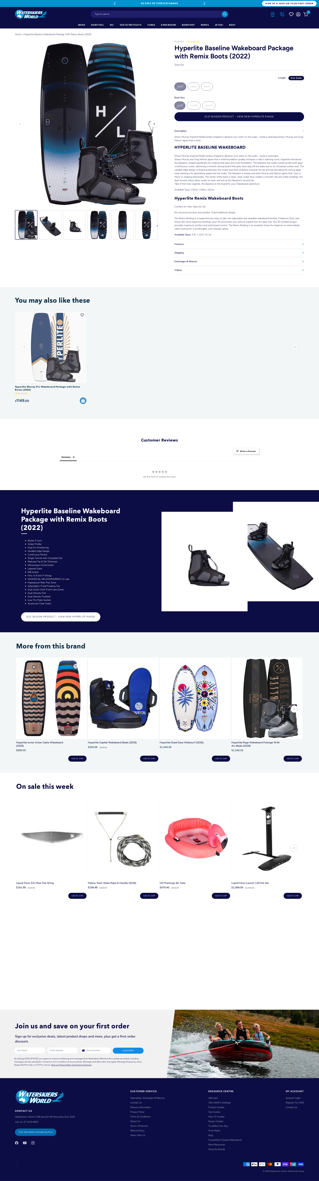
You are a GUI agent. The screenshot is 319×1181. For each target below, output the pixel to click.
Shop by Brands (216, 1149)
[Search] (225, 14)
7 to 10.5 (194, 105)
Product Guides (216, 1107)
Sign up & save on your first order (289, 3)
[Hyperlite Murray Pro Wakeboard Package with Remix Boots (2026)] (50, 347)
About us (135, 1121)
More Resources (216, 1144)
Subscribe (128, 1050)
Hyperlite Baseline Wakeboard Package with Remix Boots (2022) (57, 34)
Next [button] (154, 124)
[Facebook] (16, 1142)
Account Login (293, 1098)
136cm (194, 86)
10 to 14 (209, 105)
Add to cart (77, 758)
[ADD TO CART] (83, 400)
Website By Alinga (296, 1171)
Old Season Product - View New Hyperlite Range (239, 116)
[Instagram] (33, 1142)
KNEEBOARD (168, 25)
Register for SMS (295, 1102)
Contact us (291, 1107)
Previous (114, 3)
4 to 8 (179, 105)
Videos (178, 270)
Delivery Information (140, 1107)
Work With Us (137, 1135)
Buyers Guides (215, 1121)
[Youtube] (25, 1142)
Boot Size (179, 97)
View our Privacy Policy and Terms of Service (71, 1065)
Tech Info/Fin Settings (219, 1102)
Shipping (179, 252)
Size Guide (296, 78)
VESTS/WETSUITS (131, 25)
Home (18, 34)
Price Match (214, 1130)
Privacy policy (137, 1112)
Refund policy (137, 1130)
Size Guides (214, 1112)
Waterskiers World (278, 1171)
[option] (87, 123)
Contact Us (136, 1102)
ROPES (205, 25)
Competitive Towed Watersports (225, 1140)
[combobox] (159, 14)
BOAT (232, 25)
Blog (210, 1135)
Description (180, 131)
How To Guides (216, 1116)
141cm (207, 86)
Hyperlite (179, 41)
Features (179, 244)
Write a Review (248, 451)
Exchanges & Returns (185, 261)
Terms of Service (139, 1126)
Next (204, 3)
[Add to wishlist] (82, 315)
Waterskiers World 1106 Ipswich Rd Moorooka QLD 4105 (45, 1116)
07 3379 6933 (31, 1122)
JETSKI (219, 25)
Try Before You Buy (218, 1126)
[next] (294, 709)
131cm (180, 86)
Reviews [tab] (65, 457)
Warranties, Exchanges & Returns (147, 1098)
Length (290, 77)
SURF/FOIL (97, 25)
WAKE (81, 25)
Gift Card (212, 1098)
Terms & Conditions (140, 1116)
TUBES (151, 25)
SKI (112, 25)
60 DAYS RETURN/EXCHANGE (159, 3)
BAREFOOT (188, 25)
